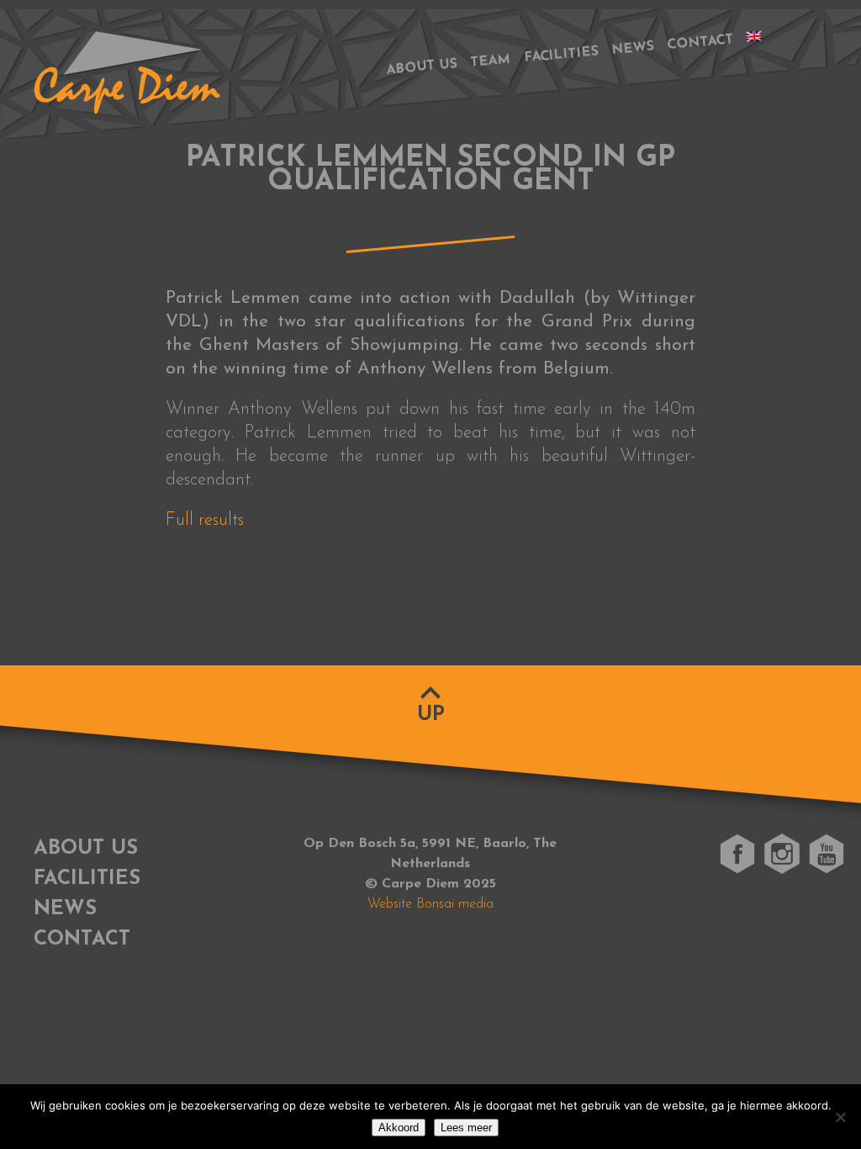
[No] (840, 1117)
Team (490, 61)
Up (431, 715)
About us (422, 67)
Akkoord (398, 1127)
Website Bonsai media (430, 904)
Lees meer (466, 1127)
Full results (205, 520)
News (633, 48)
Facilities (562, 55)
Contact (700, 42)
